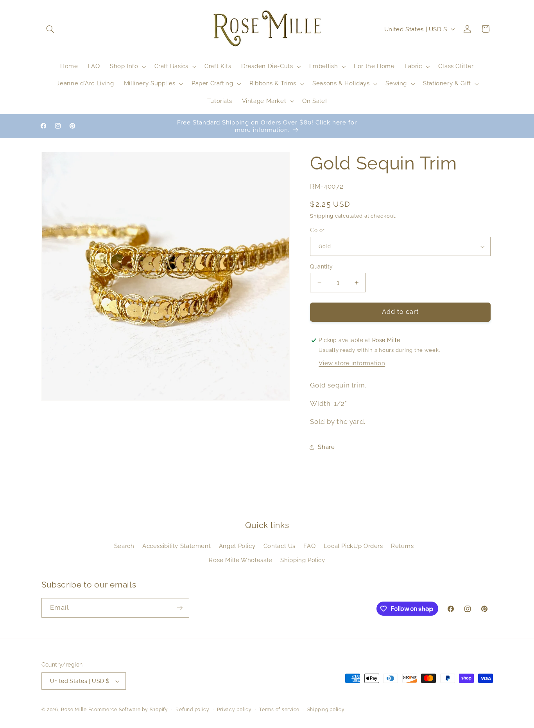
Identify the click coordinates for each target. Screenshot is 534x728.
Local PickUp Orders (353, 545)
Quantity (321, 266)
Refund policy (193, 709)
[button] (50, 29)
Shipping (321, 216)
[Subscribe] (179, 607)
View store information (352, 363)
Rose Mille (73, 709)
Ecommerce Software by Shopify (128, 709)
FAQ (309, 545)
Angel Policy (237, 545)
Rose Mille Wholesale (240, 560)
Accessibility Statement (176, 545)
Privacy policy (234, 709)
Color (317, 230)
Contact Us (279, 545)
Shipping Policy (302, 560)
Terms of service (279, 709)
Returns (402, 545)
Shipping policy (326, 709)
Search (124, 545)
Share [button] (326, 446)
